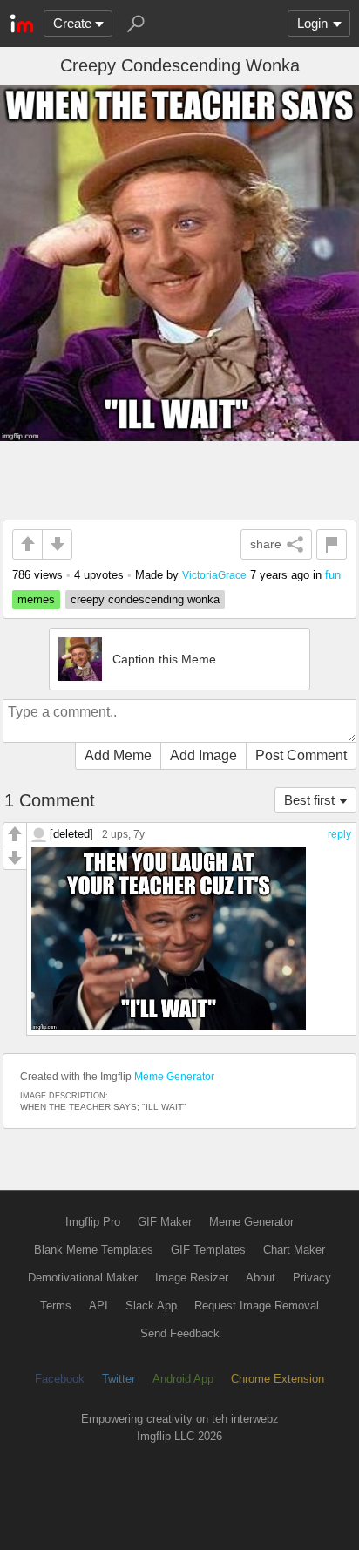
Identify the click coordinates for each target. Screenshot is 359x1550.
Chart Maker (294, 1249)
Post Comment (301, 755)
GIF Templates (208, 1249)
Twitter (118, 1378)
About (260, 1277)
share (265, 544)
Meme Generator (174, 1077)
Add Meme (118, 755)
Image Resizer (191, 1277)
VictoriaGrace (214, 575)
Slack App (151, 1305)
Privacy (312, 1277)
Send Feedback (180, 1333)
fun (333, 574)
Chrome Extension (277, 1378)
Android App (182, 1378)
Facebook (60, 1378)
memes (36, 599)
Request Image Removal (256, 1305)
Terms (55, 1305)
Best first (309, 799)
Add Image (203, 755)
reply (339, 834)
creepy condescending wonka (145, 599)
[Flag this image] (331, 544)
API (98, 1305)
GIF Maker (165, 1221)
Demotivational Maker (83, 1277)
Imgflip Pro (92, 1221)
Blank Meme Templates (93, 1249)
